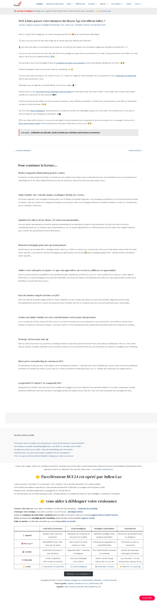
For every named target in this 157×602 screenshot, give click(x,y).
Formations (116, 4)
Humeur (22, 25)
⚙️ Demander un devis (104, 567)
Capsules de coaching (88, 509)
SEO (101, 583)
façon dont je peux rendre (29, 123)
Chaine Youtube (110, 580)
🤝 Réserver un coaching (130, 567)
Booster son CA (81, 583)
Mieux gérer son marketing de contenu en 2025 (40, 361)
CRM (86, 587)
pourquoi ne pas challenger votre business (53, 92)
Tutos (137, 4)
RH (99, 587)
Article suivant (136, 150)
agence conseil (88, 518)
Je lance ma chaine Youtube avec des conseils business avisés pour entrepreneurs (57, 317)
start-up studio (68, 521)
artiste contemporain (104, 469)
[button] (71, 4)
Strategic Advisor (75, 512)
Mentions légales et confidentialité (78, 580)
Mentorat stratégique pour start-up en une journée (42, 245)
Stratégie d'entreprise (50, 25)
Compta (72, 587)
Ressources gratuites (54, 4)
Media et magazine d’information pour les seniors (41, 172)
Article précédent (22, 150)
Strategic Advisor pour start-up (33, 339)
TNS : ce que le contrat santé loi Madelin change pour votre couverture (43, 456)
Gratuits (79, 587)
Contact (59, 580)
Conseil (91, 4)
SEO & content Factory (107, 515)
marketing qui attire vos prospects (70, 63)
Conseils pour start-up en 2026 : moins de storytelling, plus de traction (43, 450)
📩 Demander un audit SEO (52, 567)
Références (80, 4)
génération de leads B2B (126, 76)
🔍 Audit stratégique (78, 567)
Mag (68, 4)
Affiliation (98, 580)
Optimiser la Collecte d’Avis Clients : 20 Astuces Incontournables (48, 220)
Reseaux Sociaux (34, 25)
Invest (128, 4)
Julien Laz (18, 484)
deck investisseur (38, 111)
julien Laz (36, 466)
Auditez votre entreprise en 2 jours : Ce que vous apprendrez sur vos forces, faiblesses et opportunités (67, 270)
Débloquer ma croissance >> (78, 574)
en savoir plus (105, 11)
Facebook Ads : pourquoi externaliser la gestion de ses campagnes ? (42, 453)
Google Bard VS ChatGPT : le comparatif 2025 (39, 383)
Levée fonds (93, 583)
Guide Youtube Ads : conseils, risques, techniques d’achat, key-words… (51, 194)
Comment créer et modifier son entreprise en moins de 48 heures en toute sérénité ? (49, 443)
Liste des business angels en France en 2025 (38, 295)
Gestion (71, 583)
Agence (103, 4)
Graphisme (93, 587)
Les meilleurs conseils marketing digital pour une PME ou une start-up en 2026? (47, 446)
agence (95, 515)
